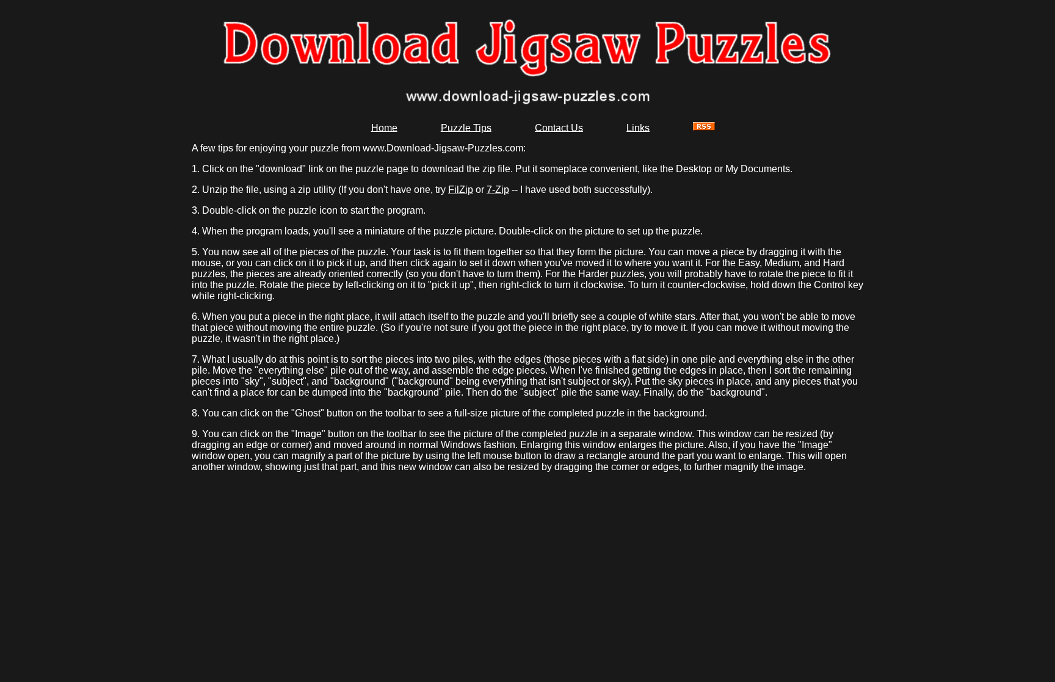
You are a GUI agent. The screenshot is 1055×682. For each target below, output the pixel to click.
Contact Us (559, 127)
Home (384, 127)
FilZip (460, 189)
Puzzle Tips (466, 127)
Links (638, 127)
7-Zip (498, 189)
